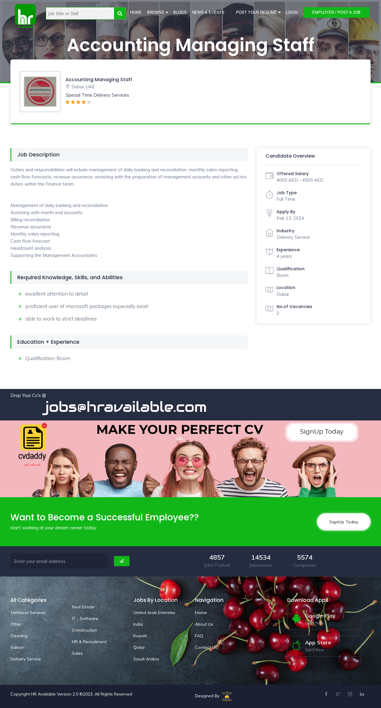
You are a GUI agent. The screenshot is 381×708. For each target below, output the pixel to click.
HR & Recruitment (89, 641)
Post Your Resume (256, 12)
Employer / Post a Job (336, 12)
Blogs (180, 12)
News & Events (208, 12)
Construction (84, 630)
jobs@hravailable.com (101, 407)
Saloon (17, 647)
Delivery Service (25, 659)
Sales (77, 653)
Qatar (139, 647)
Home (136, 12)
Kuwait (140, 635)
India (138, 624)
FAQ (199, 635)
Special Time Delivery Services (97, 95)
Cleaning (19, 635)
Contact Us (206, 647)
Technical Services (28, 612)
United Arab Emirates (154, 612)
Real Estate (83, 607)
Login (292, 12)
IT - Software (85, 618)
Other (15, 624)
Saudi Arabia (146, 659)
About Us (204, 624)
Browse (155, 12)
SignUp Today (343, 522)
